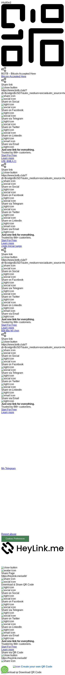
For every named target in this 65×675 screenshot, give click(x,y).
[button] (32, 506)
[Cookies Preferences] (5, 669)
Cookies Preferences (15, 538)
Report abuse (8, 534)
